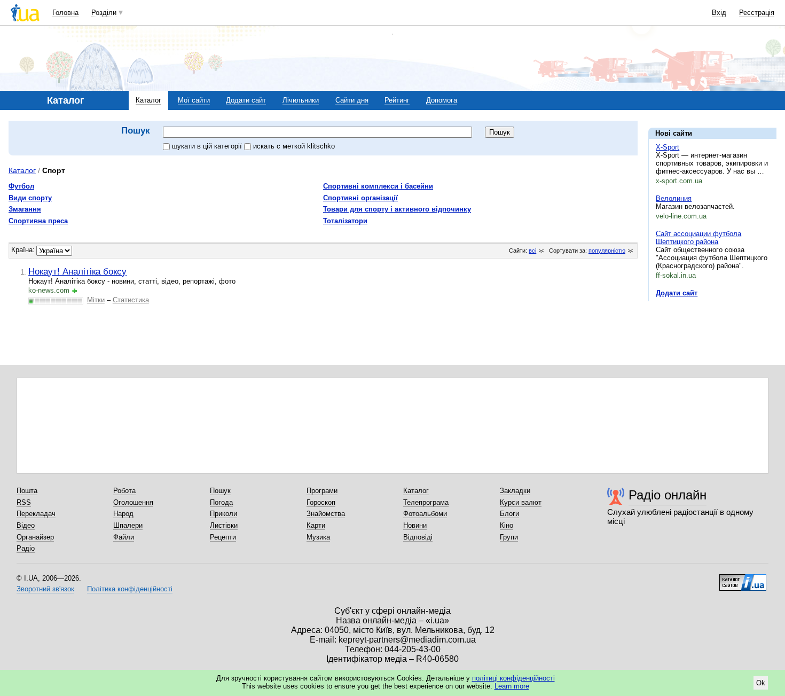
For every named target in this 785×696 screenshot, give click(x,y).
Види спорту (30, 198)
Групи (509, 537)
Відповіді (418, 537)
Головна (65, 13)
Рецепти (223, 537)
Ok (760, 683)
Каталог (148, 100)
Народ (123, 514)
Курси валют (520, 502)
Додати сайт (246, 100)
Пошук (220, 491)
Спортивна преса (38, 221)
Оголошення (133, 502)
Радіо (26, 548)
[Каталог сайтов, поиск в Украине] (742, 578)
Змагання (25, 209)
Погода (221, 502)
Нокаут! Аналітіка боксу (77, 271)
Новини (415, 525)
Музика (318, 537)
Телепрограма (426, 502)
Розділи (103, 13)
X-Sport (667, 147)
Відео (26, 525)
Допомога (441, 100)
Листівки (224, 525)
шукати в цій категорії (208, 146)
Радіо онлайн (667, 495)
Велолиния (674, 198)
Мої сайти (194, 100)
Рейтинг (397, 100)
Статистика (131, 300)
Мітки (96, 300)
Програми (322, 491)
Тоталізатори (345, 221)
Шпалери (128, 525)
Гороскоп (321, 502)
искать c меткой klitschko (294, 146)
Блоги (509, 514)
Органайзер (35, 537)
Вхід (719, 13)
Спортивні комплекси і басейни (378, 186)
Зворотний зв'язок (45, 589)
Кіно (506, 525)
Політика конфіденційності (129, 589)
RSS (24, 502)
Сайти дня (351, 100)
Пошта (27, 491)
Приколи (223, 514)
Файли (123, 537)
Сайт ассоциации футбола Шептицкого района (698, 238)
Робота (124, 491)
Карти (316, 525)
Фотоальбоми (425, 514)
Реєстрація (756, 13)
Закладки (515, 491)
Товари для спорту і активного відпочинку (397, 209)
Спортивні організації (360, 198)
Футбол (21, 186)
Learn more (511, 686)
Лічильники (300, 100)
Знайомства (326, 514)
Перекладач (36, 514)
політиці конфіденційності (513, 678)
